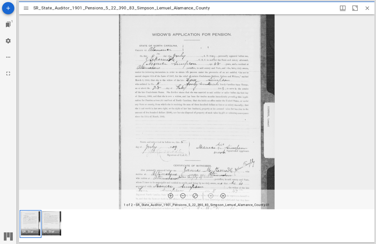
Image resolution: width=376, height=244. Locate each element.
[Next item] (223, 196)
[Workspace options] (8, 57)
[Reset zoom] (195, 196)
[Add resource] (8, 8)
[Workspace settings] (8, 41)
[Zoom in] (170, 196)
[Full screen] (8, 73)
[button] (30, 224)
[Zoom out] (183, 196)
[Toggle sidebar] (26, 8)
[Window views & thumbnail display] (343, 8)
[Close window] (367, 8)
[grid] (196, 225)
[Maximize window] (355, 8)
